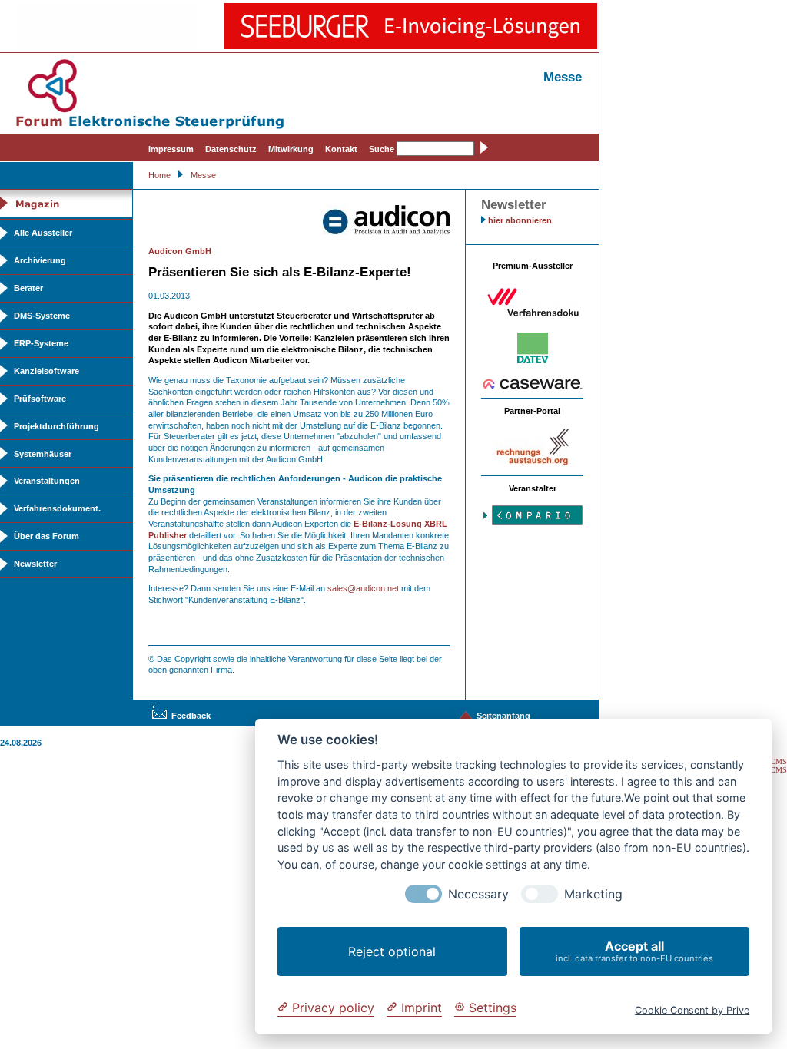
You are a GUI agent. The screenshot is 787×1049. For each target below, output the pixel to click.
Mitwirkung (291, 149)
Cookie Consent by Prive (692, 1010)
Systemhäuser (42, 453)
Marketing (593, 894)
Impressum (171, 149)
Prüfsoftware (40, 398)
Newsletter (35, 563)
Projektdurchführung (56, 426)
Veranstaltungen (47, 480)
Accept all (634, 951)
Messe (203, 175)
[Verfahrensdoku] (532, 314)
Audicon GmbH (179, 251)
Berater (28, 288)
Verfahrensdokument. (57, 508)
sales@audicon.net (363, 588)
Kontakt (341, 149)
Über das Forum (46, 536)
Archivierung (40, 260)
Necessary (478, 894)
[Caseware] (533, 386)
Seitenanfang (503, 715)
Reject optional (392, 951)
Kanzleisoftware (46, 371)
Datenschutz (231, 149)
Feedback (191, 715)
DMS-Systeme (42, 315)
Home (159, 175)
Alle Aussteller (43, 232)
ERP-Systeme (41, 343)
